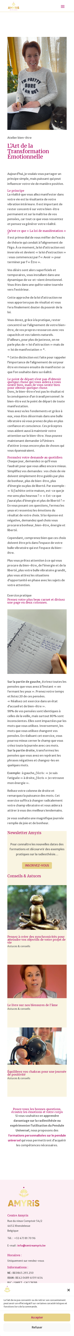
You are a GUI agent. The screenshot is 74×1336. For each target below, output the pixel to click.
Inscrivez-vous (37, 865)
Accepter (37, 1317)
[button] (68, 1290)
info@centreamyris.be (31, 1245)
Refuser (37, 1327)
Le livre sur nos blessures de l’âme (32, 1005)
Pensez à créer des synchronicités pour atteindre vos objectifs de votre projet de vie (36, 939)
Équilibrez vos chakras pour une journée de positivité (36, 1073)
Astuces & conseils (18, 946)
